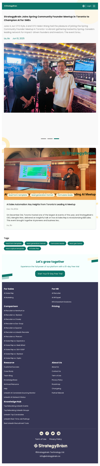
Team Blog (8, 375)
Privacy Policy (57, 380)
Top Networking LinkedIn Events (16, 406)
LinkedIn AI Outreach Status (15, 397)
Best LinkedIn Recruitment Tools (16, 423)
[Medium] (58, 433)
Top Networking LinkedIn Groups (16, 410)
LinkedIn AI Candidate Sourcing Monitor (19, 393)
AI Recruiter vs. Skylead (13, 315)
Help (5, 388)
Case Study (8, 371)
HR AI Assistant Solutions (61, 302)
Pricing (56, 306)
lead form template (13, 243)
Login (89, 6)
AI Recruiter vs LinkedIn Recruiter (16, 332)
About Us (57, 362)
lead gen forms (76, 243)
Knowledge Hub (12, 401)
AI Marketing (9, 297)
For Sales (9, 288)
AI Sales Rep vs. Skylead (13, 354)
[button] (43, 138)
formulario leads (57, 243)
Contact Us (56, 371)
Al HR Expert (56, 297)
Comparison (11, 306)
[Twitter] (53, 433)
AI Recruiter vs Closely (12, 319)
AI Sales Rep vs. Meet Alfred (14, 345)
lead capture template (15, 248)
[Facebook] (47, 433)
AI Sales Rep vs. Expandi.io (14, 341)
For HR (55, 288)
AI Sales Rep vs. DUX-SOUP (14, 349)
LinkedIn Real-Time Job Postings (17, 419)
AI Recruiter (56, 293)
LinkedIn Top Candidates (14, 414)
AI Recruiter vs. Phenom (13, 336)
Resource (9, 362)
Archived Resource (11, 384)
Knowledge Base (10, 380)
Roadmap (56, 384)
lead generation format (36, 243)
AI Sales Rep (34, 248)
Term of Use (56, 375)
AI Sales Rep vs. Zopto (12, 358)
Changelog (56, 388)
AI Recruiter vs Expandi (13, 328)
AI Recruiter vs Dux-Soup (13, 323)
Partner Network (58, 393)
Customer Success (11, 367)
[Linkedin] (41, 433)
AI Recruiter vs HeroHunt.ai (14, 310)
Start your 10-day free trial (50, 273)
